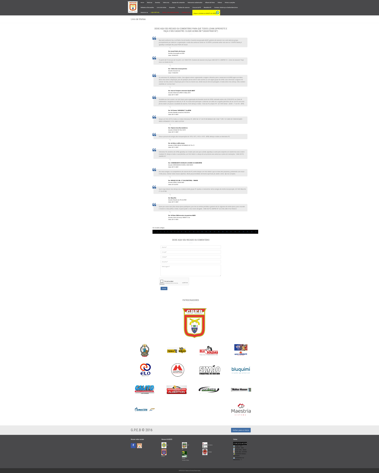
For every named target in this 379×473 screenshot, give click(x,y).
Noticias (149, 2)
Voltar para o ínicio (241, 430)
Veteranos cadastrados (195, 2)
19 (222, 232)
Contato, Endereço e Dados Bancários (226, 7)
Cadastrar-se (186, 12)
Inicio (142, 2)
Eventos (157, 2)
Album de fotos (210, 2)
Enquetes (172, 7)
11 (189, 232)
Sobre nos (166, 2)
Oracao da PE (196, 7)
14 (202, 232)
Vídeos (220, 2)
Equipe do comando (178, 2)
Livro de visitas (161, 7)
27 (256, 232)
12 (193, 232)
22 (235, 232)
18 (218, 232)
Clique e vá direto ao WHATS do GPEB (204, 13)
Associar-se (144, 12)
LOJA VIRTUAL (155, 12)
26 (251, 232)
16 (210, 232)
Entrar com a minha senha (170, 12)
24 (243, 232)
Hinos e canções (230, 2)
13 (197, 232)
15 (206, 232)
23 (239, 232)
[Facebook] (133, 445)
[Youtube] (139, 443)
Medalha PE (207, 7)
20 (226, 232)
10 (185, 232)
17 (214, 232)
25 (247, 232)
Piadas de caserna (184, 7)
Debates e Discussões (147, 7)
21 (231, 232)
